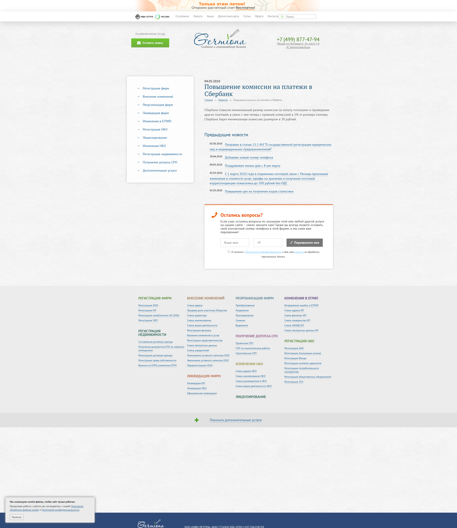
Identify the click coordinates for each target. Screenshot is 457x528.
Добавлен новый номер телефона (249, 157)
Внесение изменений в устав (203, 335)
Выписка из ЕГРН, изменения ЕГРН (157, 365)
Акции (210, 16)
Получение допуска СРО (160, 162)
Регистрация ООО (148, 305)
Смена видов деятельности (202, 325)
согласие (299, 252)
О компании (182, 16)
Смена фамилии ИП (295, 315)
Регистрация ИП (147, 310)
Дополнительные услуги (160, 170)
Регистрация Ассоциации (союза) (302, 353)
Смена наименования (199, 320)
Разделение (242, 310)
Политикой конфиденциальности (263, 252)
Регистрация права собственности (157, 360)
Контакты (273, 16)
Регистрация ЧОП (148, 320)
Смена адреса (194, 305)
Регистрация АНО (294, 348)
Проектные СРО (244, 343)
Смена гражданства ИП (297, 320)
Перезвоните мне (306, 243)
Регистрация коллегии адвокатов (302, 363)
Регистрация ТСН (293, 381)
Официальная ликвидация (202, 393)
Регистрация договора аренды (155, 355)
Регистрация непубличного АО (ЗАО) (158, 315)
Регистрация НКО (155, 129)
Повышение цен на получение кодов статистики (259, 191)
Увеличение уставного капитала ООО (208, 360)
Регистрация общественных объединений (307, 376)
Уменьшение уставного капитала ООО (208, 355)
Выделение (242, 325)
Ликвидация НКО (197, 388)
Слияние (240, 320)
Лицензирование (155, 138)
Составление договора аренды (155, 341)
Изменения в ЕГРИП (157, 121)
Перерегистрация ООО (200, 365)
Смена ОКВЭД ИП (294, 325)
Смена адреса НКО (246, 371)
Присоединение (244, 315)
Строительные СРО (246, 353)
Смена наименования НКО (250, 376)
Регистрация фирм (156, 88)
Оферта (259, 16)
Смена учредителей (198, 350)
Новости (198, 16)
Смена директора (197, 315)
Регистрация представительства (204, 340)
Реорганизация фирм (158, 105)
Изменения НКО (154, 146)
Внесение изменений (158, 96)
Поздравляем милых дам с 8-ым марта (252, 166)
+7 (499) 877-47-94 (298, 39)
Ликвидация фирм (156, 113)
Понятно (16, 517)
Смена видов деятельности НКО (254, 386)
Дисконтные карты (228, 16)
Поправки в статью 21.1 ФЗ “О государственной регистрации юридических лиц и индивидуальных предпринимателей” (270, 146)
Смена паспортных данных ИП (301, 330)
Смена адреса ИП (294, 310)
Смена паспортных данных (202, 345)
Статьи (247, 16)
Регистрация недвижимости (162, 154)
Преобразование (245, 305)
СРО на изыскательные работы (253, 348)
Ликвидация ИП (196, 383)
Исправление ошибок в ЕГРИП (301, 305)
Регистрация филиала (199, 330)
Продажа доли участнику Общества (207, 310)
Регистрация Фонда (295, 358)
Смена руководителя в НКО (251, 381)
